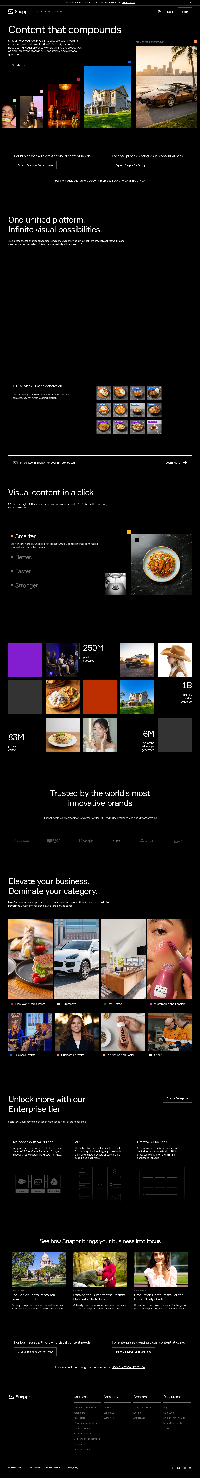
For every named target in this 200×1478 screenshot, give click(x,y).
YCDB (166, 1428)
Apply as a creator (142, 1407)
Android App (139, 1417)
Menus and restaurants (85, 1407)
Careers (107, 1407)
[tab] (53, 540)
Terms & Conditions (53, 1468)
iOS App (137, 1412)
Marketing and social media (87, 1438)
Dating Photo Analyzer (174, 1423)
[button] (43, 12)
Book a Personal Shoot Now (128, 180)
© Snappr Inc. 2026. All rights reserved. (24, 1468)
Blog (165, 1407)
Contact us (109, 1412)
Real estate (79, 1417)
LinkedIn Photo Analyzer (174, 1417)
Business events (82, 1428)
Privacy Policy (72, 1468)
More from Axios (128, 2)
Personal (78, 1444)
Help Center (169, 1412)
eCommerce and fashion (86, 1423)
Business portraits (83, 1433)
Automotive (79, 1412)
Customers (109, 1417)
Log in (170, 11)
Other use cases (82, 1449)
